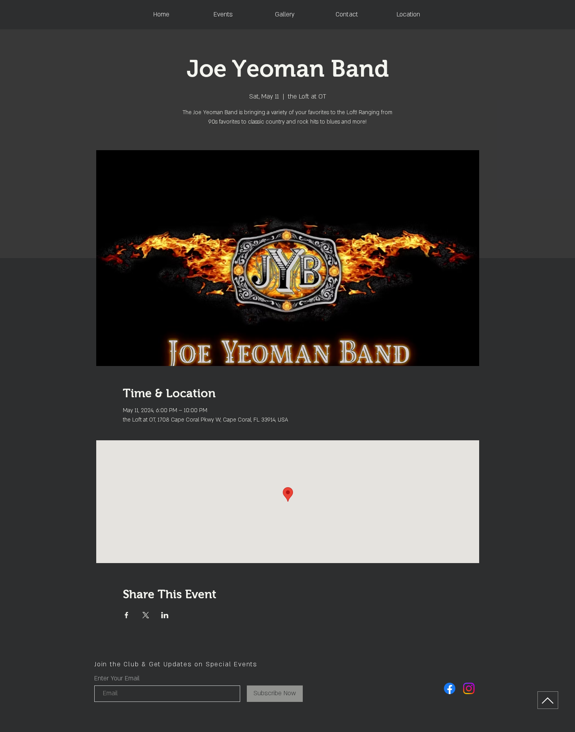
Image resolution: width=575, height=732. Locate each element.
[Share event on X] (145, 615)
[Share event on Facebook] (126, 615)
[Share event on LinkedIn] (165, 615)
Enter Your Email (117, 678)
